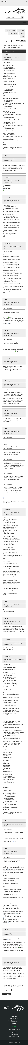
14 (11, 623)
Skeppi (6, 330)
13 (11, 606)
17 (6, 825)
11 (11, 433)
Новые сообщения (11, 30)
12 (11, 514)
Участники (21, 30)
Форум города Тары (8, 45)
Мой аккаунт (4, 1)
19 (11, 934)
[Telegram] (26, 1)
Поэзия (8, 47)
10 (11, 415)
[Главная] (14, 13)
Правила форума (13, 33)
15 (11, 644)
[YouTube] (25, 1)
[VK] (23, 1)
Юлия (6, 155)
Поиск (22, 33)
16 (6, 661)
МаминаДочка (8, 381)
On (5, 959)
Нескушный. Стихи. (15, 47)
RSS (23, 36)
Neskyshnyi (7, 54)
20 (11, 964)
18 (11, 853)
